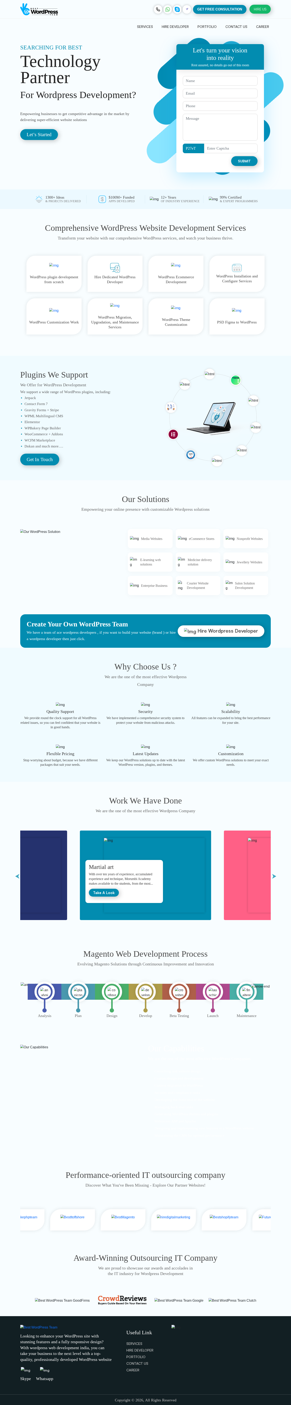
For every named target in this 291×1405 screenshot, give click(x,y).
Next (274, 875)
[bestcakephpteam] (247, 1220)
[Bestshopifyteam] (145, 1220)
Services (145, 27)
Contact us (236, 27)
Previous (17, 875)
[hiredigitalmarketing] (95, 1220)
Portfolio (207, 27)
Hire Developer (175, 27)
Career (262, 27)
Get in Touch (40, 459)
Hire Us (260, 9)
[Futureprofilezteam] (196, 1220)
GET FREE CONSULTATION (219, 9)
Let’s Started (39, 134)
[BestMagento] (44, 1220)
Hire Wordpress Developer (227, 631)
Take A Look (104, 892)
